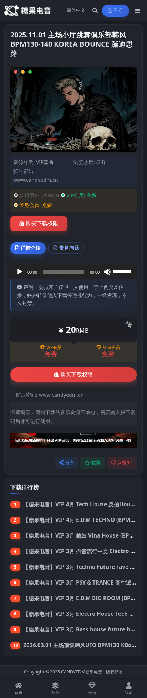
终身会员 (111, 347)
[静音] (107, 271)
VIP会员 (53, 347)
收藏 (96, 462)
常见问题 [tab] (69, 247)
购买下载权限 (41, 223)
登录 (118, 10)
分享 (70, 462)
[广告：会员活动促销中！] (73, 442)
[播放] (19, 271)
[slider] (123, 271)
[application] (73, 272)
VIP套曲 (45, 162)
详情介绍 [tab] (31, 247)
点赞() (124, 462)
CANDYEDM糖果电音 (81, 672)
